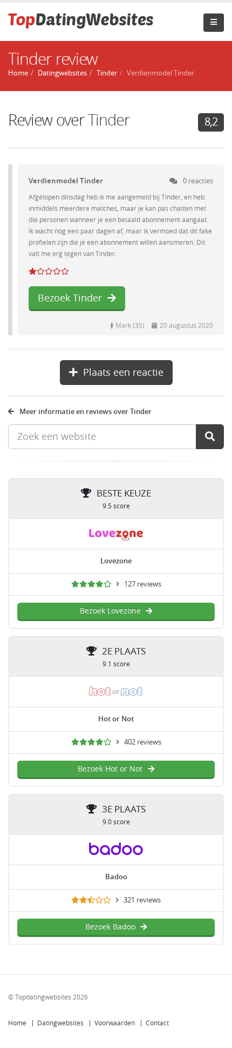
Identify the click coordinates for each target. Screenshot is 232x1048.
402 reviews (142, 742)
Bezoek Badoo (110, 927)
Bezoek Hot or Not (110, 769)
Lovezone (116, 561)
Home (17, 1023)
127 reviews (142, 584)
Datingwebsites (60, 1023)
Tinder (107, 73)
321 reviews (142, 900)
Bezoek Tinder (70, 298)
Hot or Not (116, 719)
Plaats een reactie (123, 372)
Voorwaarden (114, 1023)
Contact (157, 1023)
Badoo (116, 877)
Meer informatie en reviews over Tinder (85, 412)
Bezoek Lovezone (110, 611)
